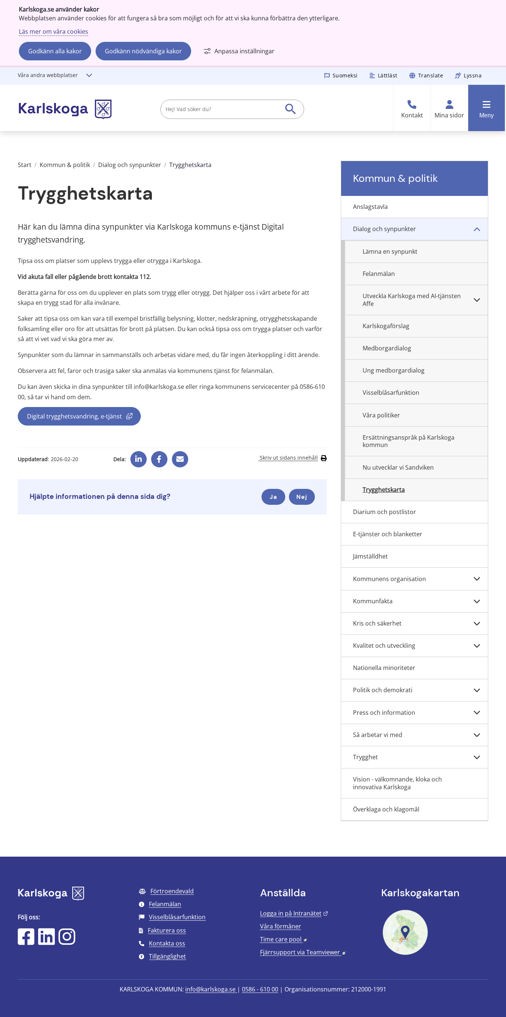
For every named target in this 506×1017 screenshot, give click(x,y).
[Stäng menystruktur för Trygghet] (477, 757)
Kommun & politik (65, 165)
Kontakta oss (167, 943)
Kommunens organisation (389, 579)
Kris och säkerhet (377, 623)
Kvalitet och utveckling (384, 645)
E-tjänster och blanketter (387, 534)
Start (24, 165)
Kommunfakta (373, 601)
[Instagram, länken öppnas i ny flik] (67, 941)
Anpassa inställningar (244, 51)
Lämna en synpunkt (390, 251)
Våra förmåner (280, 926)
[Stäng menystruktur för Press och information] (477, 712)
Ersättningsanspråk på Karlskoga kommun (409, 441)
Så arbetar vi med (377, 735)
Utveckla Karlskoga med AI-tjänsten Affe (412, 300)
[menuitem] (414, 207)
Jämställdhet (370, 556)
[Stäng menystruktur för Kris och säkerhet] (477, 624)
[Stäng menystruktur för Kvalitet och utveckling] (477, 646)
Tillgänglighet (167, 956)
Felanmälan (379, 274)
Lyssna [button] (473, 75)
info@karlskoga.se (211, 989)
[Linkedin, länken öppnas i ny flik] (138, 457)
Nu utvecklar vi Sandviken (398, 467)
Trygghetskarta (384, 490)
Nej (301, 497)
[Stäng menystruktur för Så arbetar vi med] (477, 735)
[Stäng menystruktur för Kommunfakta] (477, 601)
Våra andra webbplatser (48, 75)
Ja (273, 497)
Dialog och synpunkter (129, 165)
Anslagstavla (370, 207)
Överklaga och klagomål (386, 809)
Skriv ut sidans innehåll (288, 457)
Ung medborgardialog (394, 370)
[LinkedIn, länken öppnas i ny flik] (46, 941)
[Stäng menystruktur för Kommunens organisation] (477, 579)
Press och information (384, 712)
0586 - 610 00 (260, 989)
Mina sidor (449, 115)
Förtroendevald (172, 891)
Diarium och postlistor (384, 512)
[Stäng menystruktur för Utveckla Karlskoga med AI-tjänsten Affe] (477, 300)
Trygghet (365, 757)
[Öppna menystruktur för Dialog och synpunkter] (477, 229)
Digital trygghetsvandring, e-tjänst (84, 417)
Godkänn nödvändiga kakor (143, 51)
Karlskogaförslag (386, 326)
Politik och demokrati (382, 690)
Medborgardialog (387, 348)
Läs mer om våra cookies (53, 31)
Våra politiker (381, 415)
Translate (430, 75)
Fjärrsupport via (303, 952)
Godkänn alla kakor (55, 51)
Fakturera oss (167, 930)
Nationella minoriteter (384, 668)
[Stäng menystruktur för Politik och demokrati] (477, 690)
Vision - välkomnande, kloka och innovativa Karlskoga (397, 783)
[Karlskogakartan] (405, 954)
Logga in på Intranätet (294, 913)
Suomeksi (345, 75)
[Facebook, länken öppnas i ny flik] (159, 457)
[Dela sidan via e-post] (180, 457)
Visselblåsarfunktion (391, 393)
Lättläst (387, 75)
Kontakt (412, 115)
